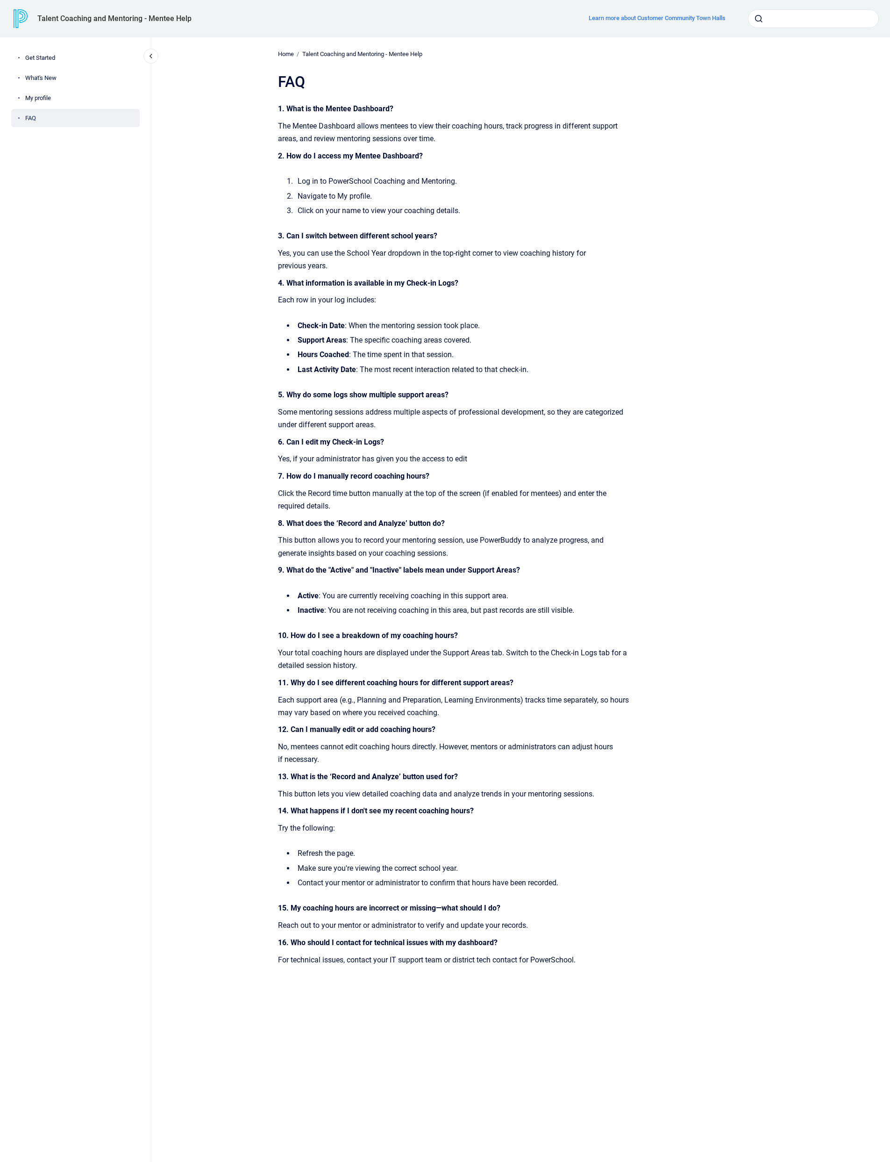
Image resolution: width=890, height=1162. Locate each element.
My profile (38, 97)
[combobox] (813, 19)
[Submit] (758, 18)
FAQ (30, 118)
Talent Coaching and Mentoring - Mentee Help (114, 18)
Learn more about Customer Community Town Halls (657, 18)
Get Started (40, 57)
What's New (41, 77)
